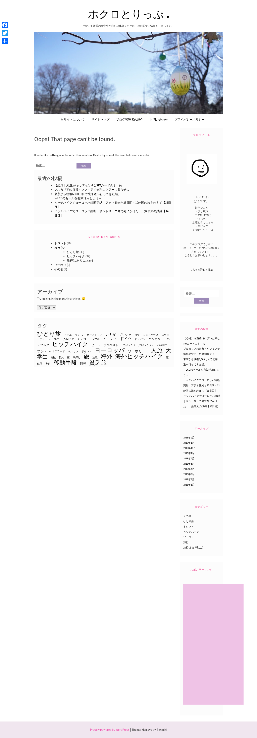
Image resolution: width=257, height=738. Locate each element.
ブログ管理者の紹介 (129, 119)
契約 (61, 357)
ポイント (86, 351)
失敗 (53, 357)
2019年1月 (189, 442)
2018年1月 (189, 484)
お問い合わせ (159, 119)
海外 (106, 356)
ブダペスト (110, 345)
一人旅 (154, 350)
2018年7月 (189, 453)
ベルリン (73, 351)
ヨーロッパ (110, 350)
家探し (77, 357)
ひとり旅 (73, 252)
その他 (58, 269)
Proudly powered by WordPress (110, 730)
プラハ (41, 351)
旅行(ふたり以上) (78, 261)
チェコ (81, 339)
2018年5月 (189, 463)
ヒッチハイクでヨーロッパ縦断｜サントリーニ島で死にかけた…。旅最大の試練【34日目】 (201, 401)
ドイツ (126, 338)
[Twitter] (5, 33)
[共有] (5, 41)
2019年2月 (189, 437)
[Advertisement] (214, 644)
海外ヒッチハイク (139, 356)
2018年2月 (189, 479)
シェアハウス (150, 334)
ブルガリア (161, 345)
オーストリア (94, 334)
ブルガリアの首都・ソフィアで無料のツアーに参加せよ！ (93, 189)
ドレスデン (140, 339)
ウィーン (79, 335)
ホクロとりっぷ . (128, 13)
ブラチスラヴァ (145, 345)
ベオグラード (57, 351)
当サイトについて (73, 119)
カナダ (110, 334)
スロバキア (53, 339)
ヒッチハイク (76, 256)
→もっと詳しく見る (201, 269)
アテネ (68, 334)
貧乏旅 (98, 362)
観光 (83, 363)
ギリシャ (125, 335)
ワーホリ (60, 265)
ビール (95, 345)
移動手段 (65, 362)
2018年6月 (189, 458)
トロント (60, 243)
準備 (48, 363)
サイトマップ (100, 119)
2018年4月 (189, 469)
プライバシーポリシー (189, 119)
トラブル (94, 339)
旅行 (57, 248)
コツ (137, 334)
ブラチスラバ (128, 345)
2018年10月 (189, 448)
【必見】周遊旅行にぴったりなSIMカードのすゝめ (88, 185)
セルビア (68, 339)
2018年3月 (189, 474)
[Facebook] (5, 25)
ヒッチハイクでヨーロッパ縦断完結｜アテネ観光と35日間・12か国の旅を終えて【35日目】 (201, 385)
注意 (95, 357)
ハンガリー (156, 339)
